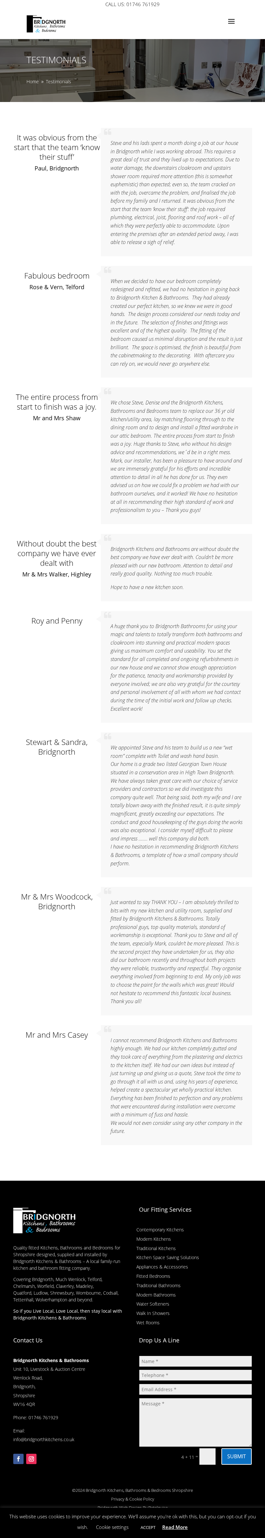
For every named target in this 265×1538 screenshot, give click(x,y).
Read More (175, 1527)
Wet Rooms (148, 1322)
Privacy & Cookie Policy (132, 1499)
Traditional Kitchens (156, 1248)
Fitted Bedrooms (153, 1276)
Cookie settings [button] (112, 1527)
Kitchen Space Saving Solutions (167, 1257)
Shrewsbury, (62, 1293)
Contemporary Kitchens (160, 1230)
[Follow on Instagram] (31, 1459)
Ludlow (41, 1293)
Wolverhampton (51, 1300)
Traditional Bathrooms (158, 1285)
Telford (94, 1279)
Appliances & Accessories (162, 1267)
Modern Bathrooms (156, 1295)
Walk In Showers (153, 1313)
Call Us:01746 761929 (132, 4)
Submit (236, 1456)
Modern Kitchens (153, 1239)
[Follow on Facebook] (18, 1459)
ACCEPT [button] (148, 1527)
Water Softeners (152, 1304)
